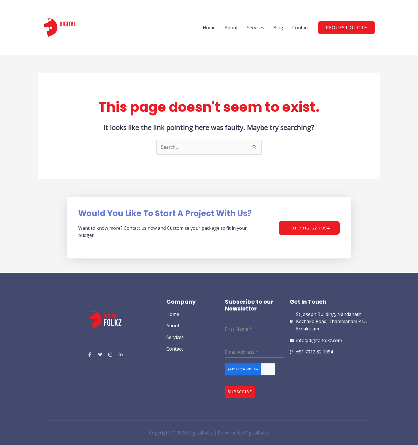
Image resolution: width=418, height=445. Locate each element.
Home (209, 27)
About (231, 27)
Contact (300, 27)
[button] (346, 27)
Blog (278, 27)
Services (255, 27)
